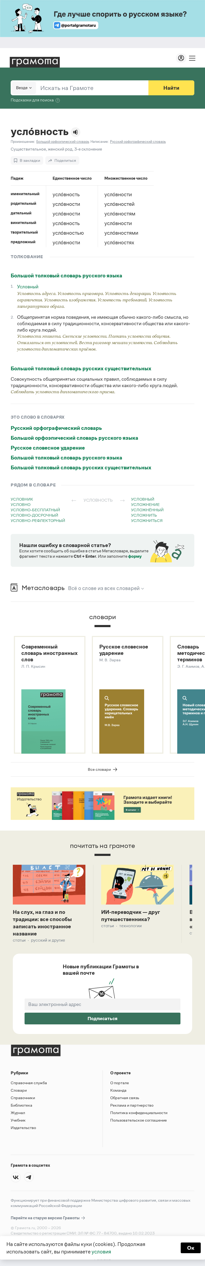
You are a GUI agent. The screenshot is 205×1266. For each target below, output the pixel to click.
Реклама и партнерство (131, 1105)
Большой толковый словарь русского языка (66, 275)
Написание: (99, 142)
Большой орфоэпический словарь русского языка (74, 438)
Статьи (19, 940)
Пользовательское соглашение (138, 1120)
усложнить (144, 515)
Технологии (130, 925)
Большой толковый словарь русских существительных (81, 368)
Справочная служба (29, 1082)
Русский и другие (48, 940)
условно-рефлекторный (38, 520)
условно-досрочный (34, 515)
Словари (19, 1090)
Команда (118, 1090)
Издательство (23, 1127)
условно (20, 504)
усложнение (145, 504)
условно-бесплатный (35, 510)
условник (22, 499)
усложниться (147, 520)
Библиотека (21, 1105)
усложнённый (147, 510)
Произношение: (23, 142)
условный (142, 499)
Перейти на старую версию (45, 1218)
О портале (119, 1082)
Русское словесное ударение (48, 448)
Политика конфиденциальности (138, 1112)
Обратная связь (124, 1097)
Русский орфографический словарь (56, 428)
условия (101, 1252)
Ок (190, 1248)
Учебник (18, 1120)
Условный (27, 286)
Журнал (18, 1112)
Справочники (23, 1097)
